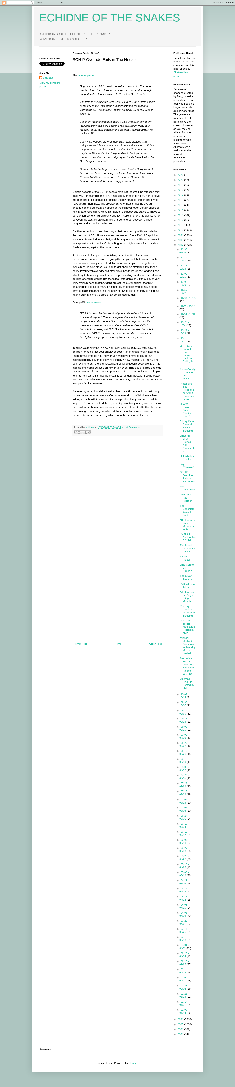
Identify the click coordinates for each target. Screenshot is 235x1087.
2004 (181, 1029)
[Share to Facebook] (86, 432)
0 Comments (133, 427)
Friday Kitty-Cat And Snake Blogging (187, 426)
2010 (181, 229)
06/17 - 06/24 (184, 825)
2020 (181, 179)
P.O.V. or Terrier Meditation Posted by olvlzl (187, 626)
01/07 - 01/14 (184, 1011)
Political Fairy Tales (187, 585)
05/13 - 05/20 (184, 866)
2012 (181, 220)
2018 (181, 189)
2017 (181, 194)
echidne (90, 427)
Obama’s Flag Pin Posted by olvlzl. (187, 683)
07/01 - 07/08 (184, 809)
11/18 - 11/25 (188, 298)
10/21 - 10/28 (184, 332)
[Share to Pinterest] (89, 432)
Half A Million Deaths (187, 458)
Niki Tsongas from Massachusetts (187, 525)
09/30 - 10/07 (184, 704)
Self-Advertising (188, 488)
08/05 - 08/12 (184, 769)
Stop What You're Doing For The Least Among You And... (187, 666)
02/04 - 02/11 (184, 979)
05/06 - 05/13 (184, 874)
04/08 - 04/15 (184, 906)
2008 (181, 240)
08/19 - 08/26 (184, 752)
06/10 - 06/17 (184, 833)
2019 (181, 184)
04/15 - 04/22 (184, 898)
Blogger (133, 1062)
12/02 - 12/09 (184, 283)
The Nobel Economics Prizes (187, 548)
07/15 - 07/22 (184, 793)
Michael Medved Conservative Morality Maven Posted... (187, 645)
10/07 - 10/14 (184, 696)
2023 (181, 174)
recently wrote (95, 302)
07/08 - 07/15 (184, 801)
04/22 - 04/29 (184, 890)
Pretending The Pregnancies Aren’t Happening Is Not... (187, 391)
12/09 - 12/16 (184, 275)
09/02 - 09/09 (184, 736)
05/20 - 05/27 (184, 858)
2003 (181, 1034)
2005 (181, 1024)
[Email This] (75, 432)
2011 (181, 224)
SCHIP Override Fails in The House (188, 477)
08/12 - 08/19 (184, 760)
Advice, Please (185, 558)
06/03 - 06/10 (184, 841)
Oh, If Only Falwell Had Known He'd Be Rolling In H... (187, 355)
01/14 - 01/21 (184, 1003)
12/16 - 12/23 (184, 267)
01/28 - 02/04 (184, 987)
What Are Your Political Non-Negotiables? (187, 443)
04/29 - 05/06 (184, 882)
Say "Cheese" (187, 466)
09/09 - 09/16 (184, 728)
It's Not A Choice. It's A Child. (188, 537)
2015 (181, 204)
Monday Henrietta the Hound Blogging (187, 611)
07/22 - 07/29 (184, 785)
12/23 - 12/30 (184, 259)
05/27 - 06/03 (184, 849)
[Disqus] (117, 490)
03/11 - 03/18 (184, 938)
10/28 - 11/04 (184, 324)
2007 (181, 244)
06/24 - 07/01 (184, 817)
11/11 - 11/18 (188, 306)
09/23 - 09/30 (184, 712)
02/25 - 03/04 (184, 955)
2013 (181, 215)
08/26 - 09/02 (184, 744)
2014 (181, 209)
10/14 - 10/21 (184, 340)
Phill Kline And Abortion (186, 497)
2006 (181, 1019)
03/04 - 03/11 (184, 947)
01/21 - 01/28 (184, 995)
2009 (181, 235)
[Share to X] (82, 432)
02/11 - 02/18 (184, 971)
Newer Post (80, 643)
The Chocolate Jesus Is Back (187, 510)
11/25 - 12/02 (184, 291)
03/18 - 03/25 (184, 930)
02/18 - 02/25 (184, 963)
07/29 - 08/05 (184, 777)
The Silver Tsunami (186, 577)
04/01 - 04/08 (184, 914)
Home (118, 643)
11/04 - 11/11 (188, 314)
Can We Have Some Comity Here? (185, 410)
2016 (181, 200)
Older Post (155, 643)
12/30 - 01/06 (184, 251)
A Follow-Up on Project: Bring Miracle (187, 596)
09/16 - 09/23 (184, 720)
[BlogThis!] (79, 432)
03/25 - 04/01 (184, 922)
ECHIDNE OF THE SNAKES (109, 18)
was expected (86, 75)
